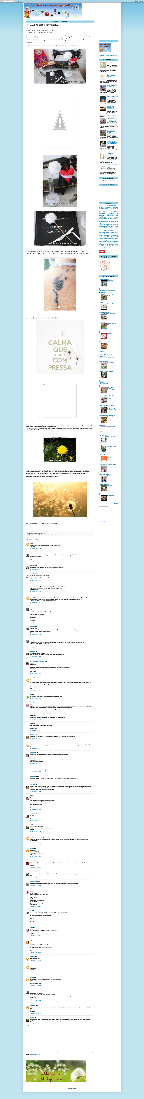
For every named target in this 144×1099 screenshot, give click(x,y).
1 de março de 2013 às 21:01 (35, 730)
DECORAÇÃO (112, 206)
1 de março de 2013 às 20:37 (35, 673)
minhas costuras (110, 232)
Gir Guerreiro (32, 956)
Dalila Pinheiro (33, 813)
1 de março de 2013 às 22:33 (35, 809)
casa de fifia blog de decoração (106, 371)
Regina (31, 607)
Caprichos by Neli (103, 445)
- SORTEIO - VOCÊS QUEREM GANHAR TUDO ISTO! (112, 86)
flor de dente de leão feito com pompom (50, 534)
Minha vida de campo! (104, 279)
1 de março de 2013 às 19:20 (35, 548)
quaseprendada (33, 776)
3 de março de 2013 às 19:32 (35, 985)
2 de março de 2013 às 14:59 (35, 885)
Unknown (32, 596)
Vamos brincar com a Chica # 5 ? (111, 456)
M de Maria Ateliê (33, 890)
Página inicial (60, 1052)
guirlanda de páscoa (113, 227)
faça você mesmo (112, 226)
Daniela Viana (32, 573)
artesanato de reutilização (108, 216)
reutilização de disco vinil (103, 244)
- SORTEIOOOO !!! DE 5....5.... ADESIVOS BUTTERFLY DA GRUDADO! (112, 75)
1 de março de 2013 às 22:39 (35, 831)
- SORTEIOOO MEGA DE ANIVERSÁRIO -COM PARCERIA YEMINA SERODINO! (111, 108)
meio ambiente (107, 229)
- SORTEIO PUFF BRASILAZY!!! (112, 96)
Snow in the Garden (110, 495)
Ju (30, 795)
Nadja (31, 940)
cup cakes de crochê (108, 224)
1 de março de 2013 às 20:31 (35, 622)
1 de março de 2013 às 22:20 (35, 791)
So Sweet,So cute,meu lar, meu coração (107, 415)
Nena (31, 542)
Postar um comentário (32, 1026)
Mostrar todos (116, 503)
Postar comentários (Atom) (35, 1054)
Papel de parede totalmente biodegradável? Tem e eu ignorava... (111, 389)
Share (28, 531)
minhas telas (114, 235)
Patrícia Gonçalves (33, 990)
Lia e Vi (31, 910)
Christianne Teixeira (34, 881)
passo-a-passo (103, 238)
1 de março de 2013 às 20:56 (35, 711)
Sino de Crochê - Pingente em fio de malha (111, 466)
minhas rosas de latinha (106, 235)
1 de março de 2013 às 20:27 (35, 602)
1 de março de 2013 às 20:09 (35, 591)
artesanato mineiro (113, 217)
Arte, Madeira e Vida (104, 474)
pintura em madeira (110, 240)
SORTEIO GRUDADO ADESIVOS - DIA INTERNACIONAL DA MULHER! (112, 166)
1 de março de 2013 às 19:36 (35, 561)
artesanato (40, 534)
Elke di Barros (32, 734)
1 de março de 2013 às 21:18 (35, 738)
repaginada (115, 241)
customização (104, 226)
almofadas (101, 208)
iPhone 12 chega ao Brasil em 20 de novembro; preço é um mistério (106, 353)
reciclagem (109, 241)
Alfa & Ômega (32, 784)
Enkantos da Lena (104, 332)
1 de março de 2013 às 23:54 (35, 856)
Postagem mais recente (31, 1052)
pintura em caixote (102, 240)
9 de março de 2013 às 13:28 (35, 1023)
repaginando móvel (103, 243)
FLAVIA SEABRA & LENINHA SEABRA (37, 661)
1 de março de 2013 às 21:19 (35, 748)
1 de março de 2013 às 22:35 (35, 820)
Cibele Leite (32, 565)
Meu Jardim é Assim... (104, 484)
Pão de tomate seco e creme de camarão (107, 290)
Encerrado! (109, 333)
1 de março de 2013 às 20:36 (35, 656)
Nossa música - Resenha (111, 446)
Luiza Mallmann (33, 752)
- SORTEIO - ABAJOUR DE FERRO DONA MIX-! (111, 63)
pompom (59, 534)
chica (31, 694)
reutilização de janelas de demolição (109, 245)
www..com (103, 507)
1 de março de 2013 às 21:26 (35, 763)
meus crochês (108, 231)
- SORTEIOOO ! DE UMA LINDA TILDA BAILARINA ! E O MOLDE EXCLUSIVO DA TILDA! (112, 143)
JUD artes (102, 302)
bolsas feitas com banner (106, 223)
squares (111, 247)
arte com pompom (35, 534)
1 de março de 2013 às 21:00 (35, 719)
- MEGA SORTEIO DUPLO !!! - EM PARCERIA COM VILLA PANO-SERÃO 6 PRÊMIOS (112, 120)
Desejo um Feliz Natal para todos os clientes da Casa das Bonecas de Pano (111, 408)
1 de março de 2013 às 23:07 (35, 844)
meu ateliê (116, 229)
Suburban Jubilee (103, 494)
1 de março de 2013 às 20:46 (35, 698)
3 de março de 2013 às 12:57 (35, 960)
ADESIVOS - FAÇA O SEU (103, 205)
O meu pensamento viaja (105, 341)
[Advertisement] (59, 1039)
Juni (31, 825)
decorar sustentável (104, 386)
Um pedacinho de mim (104, 289)
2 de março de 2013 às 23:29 (35, 935)
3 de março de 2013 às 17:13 (35, 973)
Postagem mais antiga (89, 1052)
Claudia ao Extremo (34, 965)
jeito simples (32, 626)
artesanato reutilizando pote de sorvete (106, 218)
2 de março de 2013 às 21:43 (35, 923)
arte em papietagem (113, 211)
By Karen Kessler (103, 435)
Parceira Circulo (114, 207)
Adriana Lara (32, 1005)
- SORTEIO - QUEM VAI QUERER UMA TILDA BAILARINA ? (111, 131)
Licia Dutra (32, 768)
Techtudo (102, 351)
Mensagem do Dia (110, 416)
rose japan (32, 861)
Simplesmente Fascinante (105, 312)
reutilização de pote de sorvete (104, 247)
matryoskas (101, 229)
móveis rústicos (110, 236)
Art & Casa (102, 292)
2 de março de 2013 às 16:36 (35, 906)
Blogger (74, 1088)
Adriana (31, 927)
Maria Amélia (32, 743)
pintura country (114, 238)
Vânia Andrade (33, 872)
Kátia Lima (32, 1017)
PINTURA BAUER (108, 207)
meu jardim (112, 229)
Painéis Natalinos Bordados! (110, 398)
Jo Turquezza (32, 836)
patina (109, 238)
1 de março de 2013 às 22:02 (35, 780)
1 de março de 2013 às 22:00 (35, 771)
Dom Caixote (102, 425)
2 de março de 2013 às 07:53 (35, 877)
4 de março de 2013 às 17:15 (35, 1013)
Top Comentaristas (106, 180)
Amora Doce (102, 356)
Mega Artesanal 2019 (111, 436)
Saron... (31, 703)
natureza (116, 236)
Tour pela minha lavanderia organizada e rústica (111, 282)
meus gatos (115, 231)
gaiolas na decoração (103, 227)
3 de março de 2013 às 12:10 (35, 952)
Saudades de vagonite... (104, 383)
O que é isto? (103, 521)
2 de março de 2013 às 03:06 (35, 867)
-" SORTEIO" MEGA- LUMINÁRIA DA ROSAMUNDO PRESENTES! (111, 155)
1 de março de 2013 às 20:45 (35, 690)
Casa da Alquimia (103, 322)
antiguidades (105, 208)
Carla (31, 553)
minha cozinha (102, 232)
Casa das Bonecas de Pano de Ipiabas (107, 405)
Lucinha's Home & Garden (105, 454)
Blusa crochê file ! (110, 303)
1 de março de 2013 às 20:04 (35, 580)
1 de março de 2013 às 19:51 (35, 569)
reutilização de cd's (113, 243)
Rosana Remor (32, 651)
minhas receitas (106, 234)
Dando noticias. (110, 485)
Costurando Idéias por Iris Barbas (107, 396)
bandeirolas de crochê (109, 221)
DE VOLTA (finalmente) (111, 426)
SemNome (111, 180)
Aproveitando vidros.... (111, 313)
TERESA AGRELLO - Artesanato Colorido (108, 464)
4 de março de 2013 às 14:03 (35, 1000)
